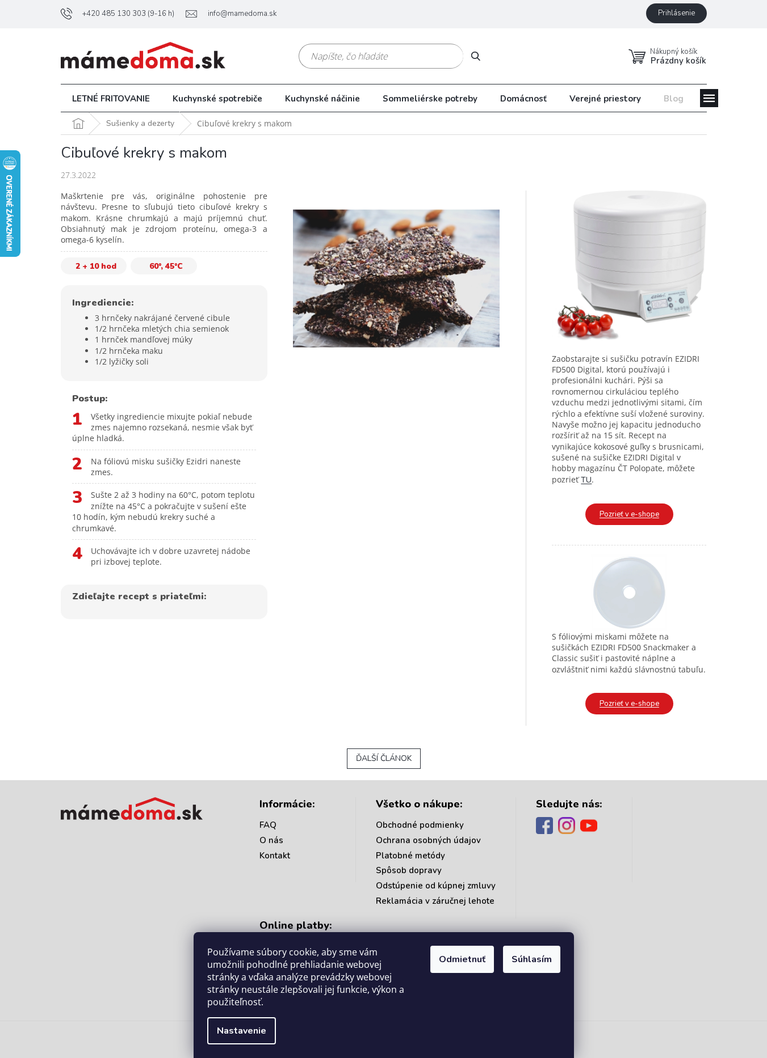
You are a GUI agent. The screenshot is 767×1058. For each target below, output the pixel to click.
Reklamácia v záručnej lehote (435, 901)
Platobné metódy (410, 855)
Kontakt (274, 855)
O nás (271, 840)
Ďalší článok (384, 758)
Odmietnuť (462, 959)
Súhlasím (532, 959)
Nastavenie (241, 1031)
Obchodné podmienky (420, 825)
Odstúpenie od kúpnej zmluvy (436, 885)
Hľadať (480, 55)
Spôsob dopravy (409, 870)
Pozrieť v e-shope (629, 514)
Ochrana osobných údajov (428, 840)
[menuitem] (111, 98)
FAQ (267, 825)
